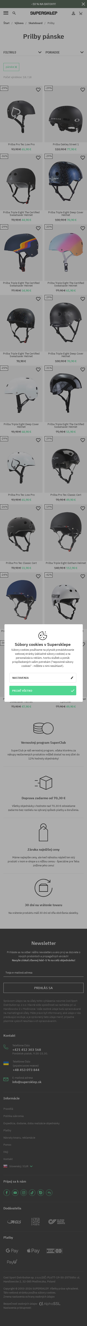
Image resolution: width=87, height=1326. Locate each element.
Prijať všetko (22, 690)
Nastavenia (20, 678)
